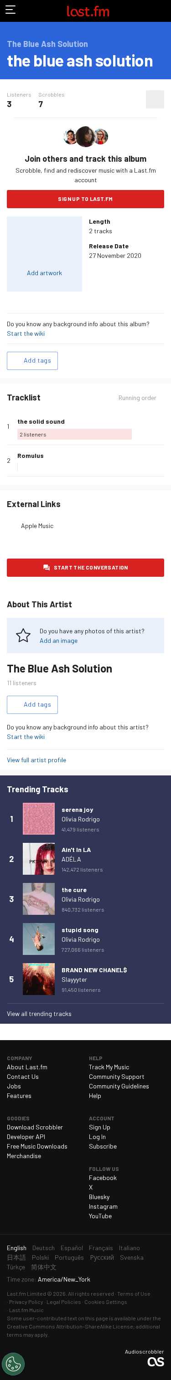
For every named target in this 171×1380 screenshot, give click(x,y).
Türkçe (16, 1267)
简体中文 (44, 1267)
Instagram (103, 1206)
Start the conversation (91, 567)
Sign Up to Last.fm (85, 198)
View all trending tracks (39, 1013)
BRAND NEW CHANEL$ (94, 970)
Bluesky (99, 1196)
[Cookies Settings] (13, 1364)
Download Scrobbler (35, 1127)
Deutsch (43, 1248)
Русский (102, 1257)
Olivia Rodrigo (81, 819)
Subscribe (103, 1146)
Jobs (14, 1086)
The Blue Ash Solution (59, 668)
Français (101, 1248)
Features (19, 1095)
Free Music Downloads (37, 1146)
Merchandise (24, 1155)
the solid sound (41, 421)
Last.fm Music (26, 1310)
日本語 (16, 1257)
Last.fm (88, 11)
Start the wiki (26, 333)
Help (95, 1095)
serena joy (77, 809)
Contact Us (23, 1076)
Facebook (103, 1177)
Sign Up (99, 1127)
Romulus (30, 455)
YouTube (100, 1216)
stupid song (80, 930)
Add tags (37, 360)
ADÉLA (71, 859)
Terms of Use (133, 1293)
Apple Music (37, 525)
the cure (74, 889)
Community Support (117, 1076)
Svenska (132, 1257)
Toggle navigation (11, 11)
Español (72, 1248)
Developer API (26, 1136)
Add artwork (44, 273)
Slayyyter (74, 979)
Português (69, 1257)
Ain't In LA (76, 849)
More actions (155, 99)
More (160, 426)
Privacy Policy (26, 1301)
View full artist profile (36, 760)
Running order (137, 397)
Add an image (59, 640)
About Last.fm (27, 1067)
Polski (40, 1257)
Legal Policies (64, 1301)
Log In (97, 1136)
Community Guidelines (119, 1086)
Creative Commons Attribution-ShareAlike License (70, 1326)
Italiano (129, 1248)
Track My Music (109, 1067)
